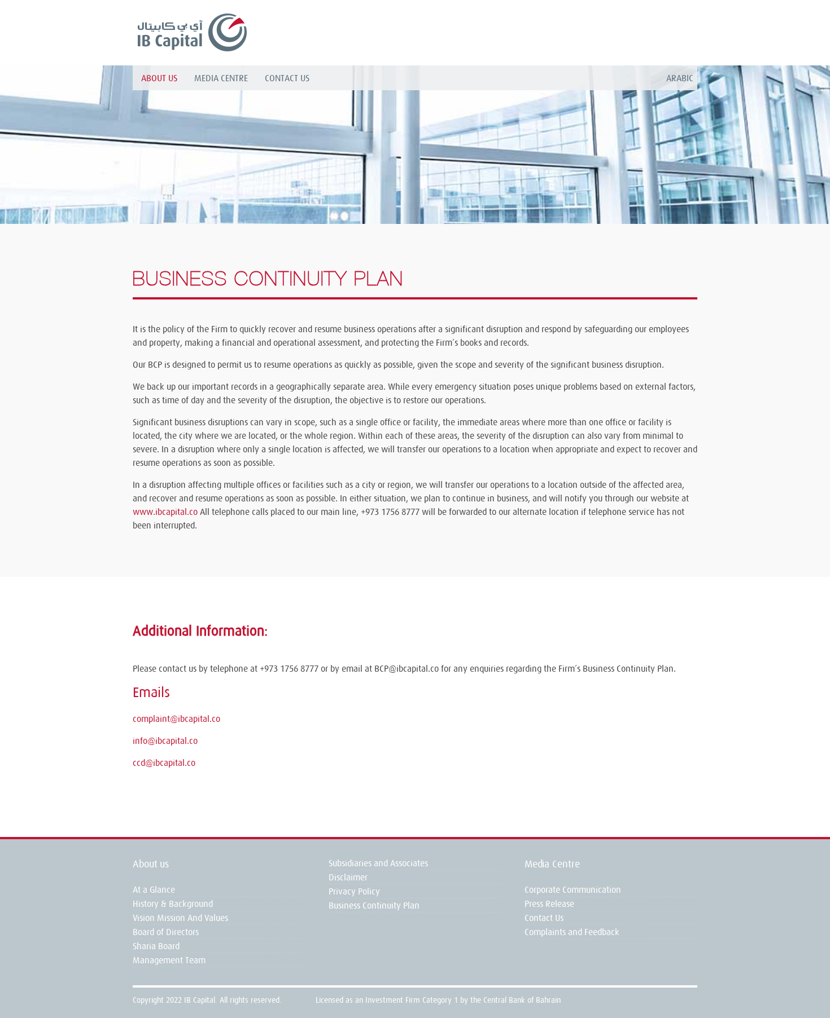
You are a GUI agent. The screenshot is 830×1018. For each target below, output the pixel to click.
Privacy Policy (354, 891)
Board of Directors (166, 932)
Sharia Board (156, 946)
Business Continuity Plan (374, 905)
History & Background (173, 903)
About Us (159, 78)
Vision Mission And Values (180, 918)
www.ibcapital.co (165, 511)
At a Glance (154, 889)
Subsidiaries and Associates (378, 863)
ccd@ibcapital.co (164, 762)
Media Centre (221, 78)
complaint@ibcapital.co (176, 718)
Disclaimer (348, 877)
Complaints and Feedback (572, 932)
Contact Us (287, 78)
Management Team (169, 960)
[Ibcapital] (191, 32)
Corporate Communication (573, 889)
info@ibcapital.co (165, 740)
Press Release (549, 903)
